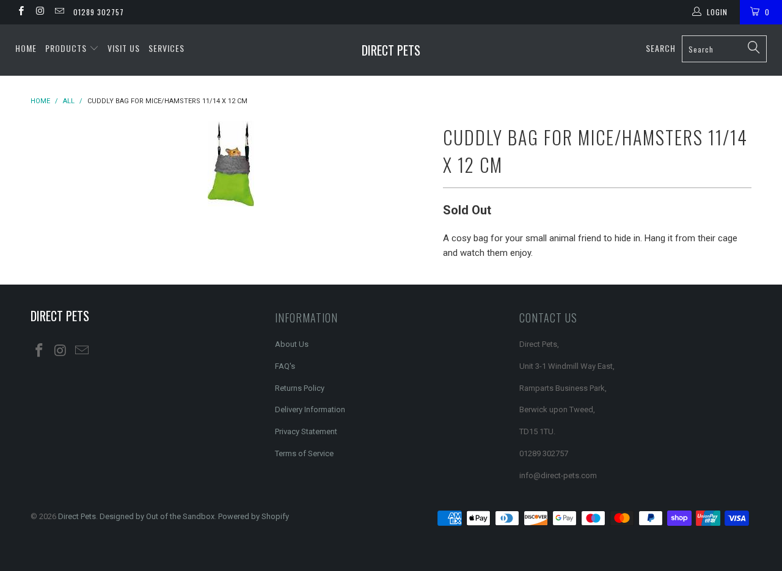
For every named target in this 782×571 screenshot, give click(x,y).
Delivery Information (310, 409)
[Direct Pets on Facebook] (20, 12)
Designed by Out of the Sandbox (157, 516)
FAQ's (285, 366)
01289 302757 (98, 12)
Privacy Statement (306, 431)
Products (67, 48)
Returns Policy (299, 388)
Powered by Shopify (253, 516)
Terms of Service (304, 453)
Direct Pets (391, 50)
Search (661, 48)
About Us (292, 344)
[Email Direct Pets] (59, 12)
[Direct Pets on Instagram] (39, 12)
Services (166, 48)
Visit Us (124, 48)
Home (26, 48)
